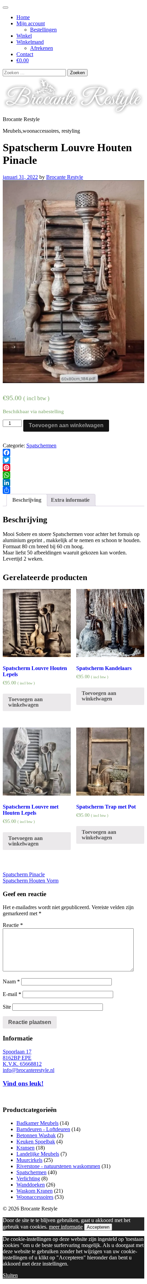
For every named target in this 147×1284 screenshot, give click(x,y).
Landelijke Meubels (37, 1154)
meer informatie (66, 1227)
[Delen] (73, 490)
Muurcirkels (29, 1160)
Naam (11, 981)
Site (7, 1007)
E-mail (12, 994)
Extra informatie (70, 500)
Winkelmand (30, 42)
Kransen (25, 1148)
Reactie (13, 925)
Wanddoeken (30, 1185)
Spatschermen (41, 445)
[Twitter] (73, 460)
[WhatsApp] (73, 475)
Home (23, 17)
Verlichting (28, 1178)
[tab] (26, 500)
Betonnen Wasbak (36, 1135)
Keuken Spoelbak (35, 1141)
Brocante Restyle (64, 177)
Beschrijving (26, 500)
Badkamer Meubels (37, 1123)
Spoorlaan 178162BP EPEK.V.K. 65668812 (22, 1058)
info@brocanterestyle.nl (28, 1070)
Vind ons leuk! (23, 1083)
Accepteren (98, 1227)
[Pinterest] (73, 467)
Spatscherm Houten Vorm (30, 880)
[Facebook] (73, 452)
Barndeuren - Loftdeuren (43, 1129)
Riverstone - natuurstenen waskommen (58, 1166)
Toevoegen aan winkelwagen (66, 425)
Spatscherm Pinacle (24, 874)
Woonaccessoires (34, 1197)
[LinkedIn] (73, 482)
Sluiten (10, 1275)
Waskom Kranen (34, 1191)
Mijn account (30, 23)
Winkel (24, 36)
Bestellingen (43, 29)
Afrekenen (41, 48)
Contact (24, 54)
